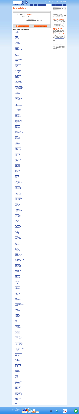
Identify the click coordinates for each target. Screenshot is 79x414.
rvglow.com (16, 359)
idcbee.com (16, 231)
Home (13, 408)
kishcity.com (16, 253)
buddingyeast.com (17, 111)
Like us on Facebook (53, 410)
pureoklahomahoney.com (19, 350)
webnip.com (17, 388)
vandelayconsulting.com (18, 381)
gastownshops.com (18, 197)
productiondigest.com (18, 331)
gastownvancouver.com (18, 200)
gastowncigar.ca (17, 189)
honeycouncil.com (17, 217)
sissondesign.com (17, 361)
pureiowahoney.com (18, 339)
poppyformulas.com (18, 328)
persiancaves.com (17, 315)
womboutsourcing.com (18, 394)
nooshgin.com (17, 294)
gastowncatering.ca (18, 187)
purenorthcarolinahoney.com (19, 348)
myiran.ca (16, 276)
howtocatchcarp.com (18, 226)
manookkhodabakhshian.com (19, 259)
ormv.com (16, 305)
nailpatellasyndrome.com (19, 283)
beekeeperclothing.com (18, 81)
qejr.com (16, 354)
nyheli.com (16, 298)
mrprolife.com (17, 272)
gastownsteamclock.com (18, 198)
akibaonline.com (17, 48)
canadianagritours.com (18, 117)
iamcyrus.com (17, 228)
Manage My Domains (63, 1)
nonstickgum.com (17, 293)
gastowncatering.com (18, 188)
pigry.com (16, 320)
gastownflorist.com (18, 193)
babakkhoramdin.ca (18, 64)
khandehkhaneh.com (18, 250)
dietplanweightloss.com (18, 149)
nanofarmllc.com (17, 287)
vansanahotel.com (17, 382)
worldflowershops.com (18, 397)
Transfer (20, 408)
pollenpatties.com (17, 325)
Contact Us (36, 408)
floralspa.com (17, 172)
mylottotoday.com (17, 278)
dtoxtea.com (17, 158)
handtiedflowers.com (18, 211)
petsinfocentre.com (18, 317)
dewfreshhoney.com (18, 147)
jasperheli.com (17, 239)
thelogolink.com (17, 370)
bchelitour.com (17, 76)
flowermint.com (17, 175)
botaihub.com (17, 103)
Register (16, 408)
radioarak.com (17, 355)
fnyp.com (16, 177)
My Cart (46, 1)
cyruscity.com (17, 139)
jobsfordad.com (17, 242)
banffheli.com (17, 67)
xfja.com (16, 403)
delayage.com (17, 142)
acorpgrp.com (17, 38)
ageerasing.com (17, 43)
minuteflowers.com (18, 266)
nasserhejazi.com (17, 288)
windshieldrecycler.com (18, 393)
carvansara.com (17, 127)
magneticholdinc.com (18, 258)
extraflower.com (17, 164)
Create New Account (55, 1)
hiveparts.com (17, 214)
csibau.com (16, 136)
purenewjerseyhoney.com (19, 347)
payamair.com (17, 314)
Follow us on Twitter (59, 410)
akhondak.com (17, 47)
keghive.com (17, 248)
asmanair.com (17, 60)
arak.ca (16, 54)
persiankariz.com (17, 316)
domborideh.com (17, 154)
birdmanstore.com (17, 99)
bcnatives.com (17, 77)
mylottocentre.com (17, 277)
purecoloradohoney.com (18, 337)
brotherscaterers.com (18, 110)
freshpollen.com (17, 181)
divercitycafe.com (17, 150)
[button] (76, 411)
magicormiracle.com (18, 255)
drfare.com (16, 156)
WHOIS (40, 408)
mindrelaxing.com (17, 264)
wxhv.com (16, 399)
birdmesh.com (17, 100)
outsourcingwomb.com (18, 306)
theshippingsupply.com (18, 371)
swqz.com (16, 366)
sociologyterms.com (18, 364)
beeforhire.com (17, 78)
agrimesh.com (17, 44)
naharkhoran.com (17, 282)
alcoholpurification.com (18, 49)
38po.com (16, 33)
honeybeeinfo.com (18, 216)
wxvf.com (16, 400)
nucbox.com (17, 295)
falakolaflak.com (17, 165)
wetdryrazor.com (17, 389)
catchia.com (16, 128)
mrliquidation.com (17, 271)
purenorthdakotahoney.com (19, 349)
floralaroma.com (17, 170)
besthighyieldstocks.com (18, 98)
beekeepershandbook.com (19, 87)
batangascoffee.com (18, 72)
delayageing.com (17, 143)
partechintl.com (17, 311)
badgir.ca (16, 65)
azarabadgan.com (17, 61)
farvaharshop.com (17, 166)
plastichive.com (17, 322)
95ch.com (16, 37)
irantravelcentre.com (18, 237)
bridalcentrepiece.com (18, 109)
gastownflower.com (18, 194)
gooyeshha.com (17, 209)
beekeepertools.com (18, 89)
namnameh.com (17, 286)
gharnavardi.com (17, 204)
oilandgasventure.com (18, 299)
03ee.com (16, 31)
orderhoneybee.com (18, 303)
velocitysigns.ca (17, 383)
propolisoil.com (17, 332)
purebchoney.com (17, 336)
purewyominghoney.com (18, 353)
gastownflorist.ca (17, 192)
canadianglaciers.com (18, 120)
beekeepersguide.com (18, 86)
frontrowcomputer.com (18, 182)
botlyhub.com (17, 104)
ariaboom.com (17, 58)
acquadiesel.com (17, 39)
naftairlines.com (17, 281)
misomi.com (16, 267)
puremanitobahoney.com (18, 343)
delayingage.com (17, 144)
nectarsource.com (17, 289)
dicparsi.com (17, 148)
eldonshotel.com (17, 161)
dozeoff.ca (16, 155)
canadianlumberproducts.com (19, 122)
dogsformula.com (17, 153)
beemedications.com (18, 93)
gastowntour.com (17, 199)
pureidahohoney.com (18, 338)
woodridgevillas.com (18, 395)
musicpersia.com (17, 275)
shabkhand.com (17, 360)
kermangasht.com (17, 249)
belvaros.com (17, 97)
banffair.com (17, 66)
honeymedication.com (18, 222)
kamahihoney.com (17, 244)
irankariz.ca (16, 236)
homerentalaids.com (18, 215)
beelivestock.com (17, 92)
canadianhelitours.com (18, 121)
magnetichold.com (17, 256)
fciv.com (16, 167)
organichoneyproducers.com (19, 304)
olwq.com (16, 300)
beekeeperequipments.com (19, 82)
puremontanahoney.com (18, 344)
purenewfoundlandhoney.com (19, 345)
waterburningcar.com (18, 386)
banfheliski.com (17, 69)
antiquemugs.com (17, 53)
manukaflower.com (18, 260)
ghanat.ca (16, 203)
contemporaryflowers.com (19, 133)
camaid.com (17, 115)
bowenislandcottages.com (19, 106)
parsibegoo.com (17, 310)
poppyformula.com (18, 327)
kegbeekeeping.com (18, 247)
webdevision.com (17, 387)
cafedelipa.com (17, 114)
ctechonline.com (17, 137)
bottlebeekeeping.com (18, 105)
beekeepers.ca (17, 83)
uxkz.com (16, 377)
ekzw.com (16, 160)
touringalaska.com (17, 372)
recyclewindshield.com (18, 356)
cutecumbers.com (17, 138)
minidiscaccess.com (18, 265)
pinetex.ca (16, 321)
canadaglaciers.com (18, 116)
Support (28, 408)
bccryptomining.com (18, 75)
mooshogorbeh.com (18, 270)
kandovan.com (17, 245)
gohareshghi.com (17, 208)
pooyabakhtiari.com (18, 326)
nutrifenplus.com (17, 297)
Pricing (24, 408)
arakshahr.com (17, 55)
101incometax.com (18, 32)
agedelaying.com (17, 42)
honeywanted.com (17, 225)
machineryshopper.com (18, 254)
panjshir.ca (16, 309)
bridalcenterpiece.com (18, 108)
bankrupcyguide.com (18, 70)
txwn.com (16, 375)
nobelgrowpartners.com (18, 292)
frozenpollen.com (17, 183)
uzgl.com (16, 378)
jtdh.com (16, 243)
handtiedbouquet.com (18, 210)
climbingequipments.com (19, 132)
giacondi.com (17, 205)
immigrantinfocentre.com (18, 233)
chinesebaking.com (18, 131)
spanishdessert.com (18, 365)
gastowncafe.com (17, 186)
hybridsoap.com (17, 227)
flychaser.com (17, 176)
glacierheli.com (17, 206)
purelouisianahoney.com (18, 342)
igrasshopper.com (17, 232)
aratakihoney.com (17, 56)
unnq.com (16, 376)
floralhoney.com (17, 171)
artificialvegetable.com (18, 59)
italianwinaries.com (18, 238)
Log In (49, 1)
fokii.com (16, 178)
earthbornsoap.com (18, 159)
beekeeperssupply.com (18, 88)
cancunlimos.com (17, 125)
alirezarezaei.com (17, 50)
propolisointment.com (18, 333)
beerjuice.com (17, 94)
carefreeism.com (17, 126)
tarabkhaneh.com (17, 367)
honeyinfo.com (17, 221)
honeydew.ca (17, 220)
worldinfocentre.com (18, 398)
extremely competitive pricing (59, 38)
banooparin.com (17, 71)
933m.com (16, 36)
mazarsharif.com (17, 261)
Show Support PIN (46, 408)
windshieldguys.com (18, 392)
